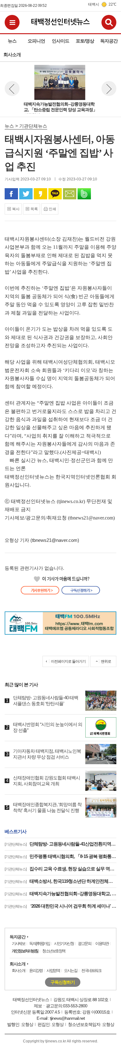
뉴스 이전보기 (12, 88)
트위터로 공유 (26, 193)
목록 (34, 209)
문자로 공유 (69, 193)
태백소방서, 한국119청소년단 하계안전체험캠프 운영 (60, 881)
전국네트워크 (91, 970)
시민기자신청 (64, 943)
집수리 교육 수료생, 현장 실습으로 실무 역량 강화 (60, 868)
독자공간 (17, 936)
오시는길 (70, 970)
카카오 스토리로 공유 (40, 193)
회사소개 (17, 963)
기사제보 (18, 943)
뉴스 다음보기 (108, 88)
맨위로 (106, 661)
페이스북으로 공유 (11, 193)
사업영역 (53, 970)
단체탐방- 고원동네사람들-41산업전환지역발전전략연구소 (60, 843)
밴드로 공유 (84, 193)
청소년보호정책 (53, 951)
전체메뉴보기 (12, 22)
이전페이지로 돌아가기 (68, 661)
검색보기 (108, 22)
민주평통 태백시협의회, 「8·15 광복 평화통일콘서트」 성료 (60, 856)
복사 (16, 209)
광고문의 (84, 943)
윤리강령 (35, 970)
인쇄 (52, 209)
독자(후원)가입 (39, 943)
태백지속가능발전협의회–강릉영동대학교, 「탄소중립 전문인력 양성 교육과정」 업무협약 (60, 893)
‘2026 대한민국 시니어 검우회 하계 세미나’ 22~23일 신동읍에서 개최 (60, 906)
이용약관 (101, 943)
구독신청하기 (63, 982)
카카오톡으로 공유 (55, 193)
